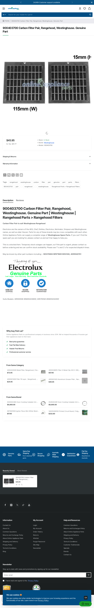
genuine (56, 182)
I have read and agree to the (21, 581)
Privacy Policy (43, 600)
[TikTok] (23, 504)
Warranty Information (10, 164)
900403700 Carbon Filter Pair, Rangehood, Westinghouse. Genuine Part (25, 478)
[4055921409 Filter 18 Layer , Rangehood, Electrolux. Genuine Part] (43, 380)
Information (7, 520)
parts (70, 182)
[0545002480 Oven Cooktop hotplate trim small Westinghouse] (43, 403)
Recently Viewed (9, 471)
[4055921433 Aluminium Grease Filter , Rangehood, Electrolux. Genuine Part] (85, 380)
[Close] (91, 2)
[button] (21, 2)
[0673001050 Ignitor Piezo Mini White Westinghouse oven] (43, 412)
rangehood (14, 182)
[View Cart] (89, 8)
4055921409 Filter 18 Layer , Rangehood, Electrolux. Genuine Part (23, 379)
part (63, 182)
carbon (36, 182)
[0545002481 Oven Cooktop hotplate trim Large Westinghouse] (85, 403)
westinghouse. (43, 186)
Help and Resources (72, 520)
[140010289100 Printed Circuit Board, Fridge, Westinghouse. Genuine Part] (85, 412)
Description (8, 200)
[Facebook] (5, 504)
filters (77, 182)
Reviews (20, 200)
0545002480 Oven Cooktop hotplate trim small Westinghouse (23, 402)
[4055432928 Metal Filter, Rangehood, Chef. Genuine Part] (43, 371)
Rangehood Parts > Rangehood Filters (66, 186)
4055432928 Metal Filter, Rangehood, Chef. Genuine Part (23, 370)
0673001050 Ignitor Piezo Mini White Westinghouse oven (23, 411)
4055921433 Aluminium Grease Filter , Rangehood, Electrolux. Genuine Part (64, 379)
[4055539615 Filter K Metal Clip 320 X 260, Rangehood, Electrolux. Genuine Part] (85, 371)
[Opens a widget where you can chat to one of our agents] (85, 604)
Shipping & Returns (9, 156)
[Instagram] (11, 504)
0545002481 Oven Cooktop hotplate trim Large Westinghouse (64, 402)
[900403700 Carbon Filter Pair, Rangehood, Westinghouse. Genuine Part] (9, 481)
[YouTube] (29, 504)
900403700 (8, 186)
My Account (38, 520)
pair (49, 182)
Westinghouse (49, 143)
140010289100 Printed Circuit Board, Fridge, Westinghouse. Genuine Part (64, 411)
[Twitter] (17, 504)
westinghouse (26, 182)
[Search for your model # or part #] (90, 14)
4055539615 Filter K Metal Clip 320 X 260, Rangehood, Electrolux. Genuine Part (64, 370)
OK (86, 598)
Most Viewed (22, 471)
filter (43, 182)
